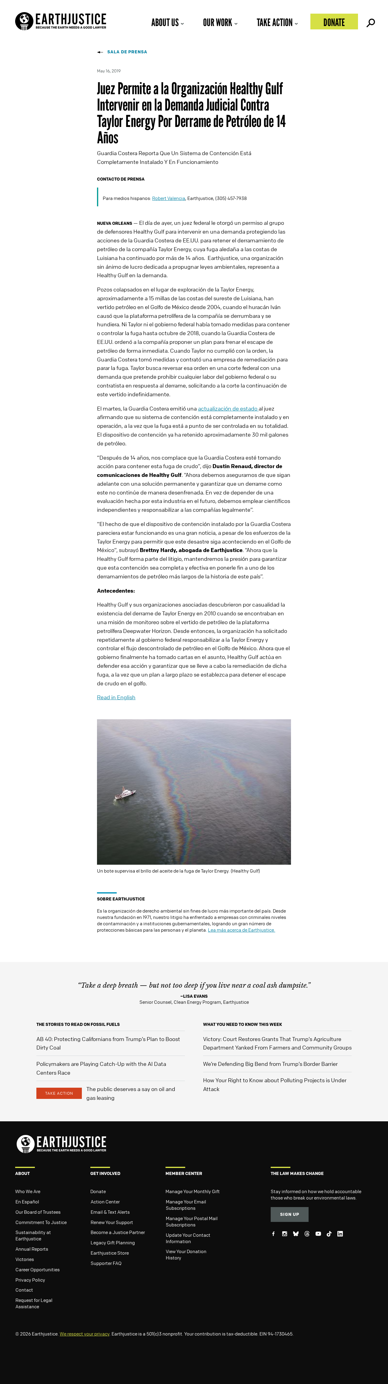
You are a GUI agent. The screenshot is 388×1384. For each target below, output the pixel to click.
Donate (334, 22)
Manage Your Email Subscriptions (186, 1205)
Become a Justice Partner (118, 1232)
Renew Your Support (112, 1222)
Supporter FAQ (106, 1263)
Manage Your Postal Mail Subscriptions (192, 1221)
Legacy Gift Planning (113, 1242)
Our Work (217, 22)
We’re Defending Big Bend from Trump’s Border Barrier (270, 1063)
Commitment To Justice (41, 1222)
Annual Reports (31, 1249)
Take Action (275, 22)
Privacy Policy (30, 1280)
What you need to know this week (242, 1024)
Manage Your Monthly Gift (193, 1191)
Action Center (105, 1202)
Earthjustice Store (110, 1253)
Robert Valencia (168, 198)
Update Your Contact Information (188, 1238)
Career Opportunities (37, 1269)
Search (370, 21)
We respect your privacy (84, 1334)
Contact (24, 1290)
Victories (24, 1259)
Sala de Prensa (127, 52)
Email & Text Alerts (110, 1212)
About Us (165, 22)
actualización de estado (228, 408)
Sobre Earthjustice (121, 899)
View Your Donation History (186, 1254)
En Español (27, 1202)
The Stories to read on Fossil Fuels (78, 1024)
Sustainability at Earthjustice (33, 1235)
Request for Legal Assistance (33, 1303)
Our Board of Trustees (38, 1212)
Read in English (116, 697)
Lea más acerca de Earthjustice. (241, 930)
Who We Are (27, 1191)
